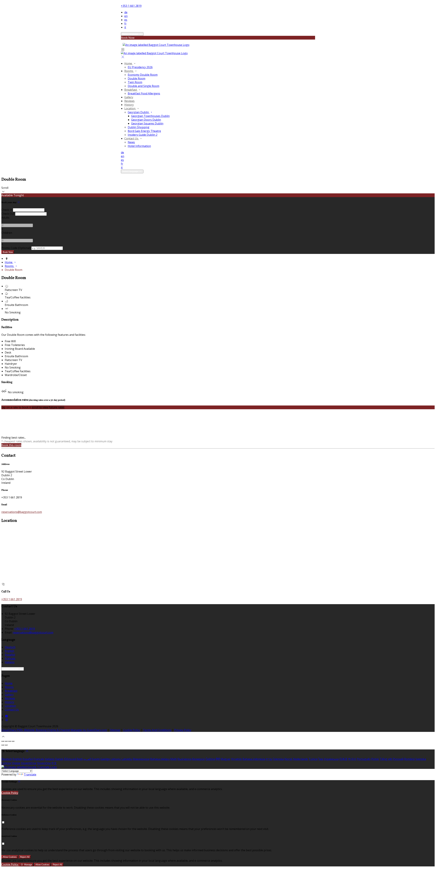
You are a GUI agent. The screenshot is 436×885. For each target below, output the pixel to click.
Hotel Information (139, 146)
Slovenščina (28, 763)
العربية (87, 759)
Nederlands (300, 759)
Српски (6, 763)
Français (10, 658)
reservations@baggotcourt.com (21, 512)
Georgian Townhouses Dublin (150, 116)
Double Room (136, 78)
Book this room (11, 445)
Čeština (210, 759)
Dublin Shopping (138, 127)
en (126, 16)
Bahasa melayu (160, 759)
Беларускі (198, 759)
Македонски (141, 759)
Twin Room (135, 82)
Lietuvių (116, 759)
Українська (331, 759)
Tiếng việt (386, 759)
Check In (6, 210)
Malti (173, 759)
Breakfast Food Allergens (144, 93)
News (131, 142)
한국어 (352, 759)
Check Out (7, 214)
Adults (5, 217)
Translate (30, 774)
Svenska (420, 759)
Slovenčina (44, 763)
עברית (269, 759)
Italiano (9, 662)
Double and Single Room (143, 86)
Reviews (129, 101)
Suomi (96, 759)
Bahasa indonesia (254, 759)
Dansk (59, 759)
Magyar (225, 759)
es (125, 20)
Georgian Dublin (139, 112)
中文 (54, 763)
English (9, 651)
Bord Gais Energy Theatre (144, 131)
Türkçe (313, 759)
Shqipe (16, 763)
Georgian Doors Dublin (146, 120)
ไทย (320, 759)
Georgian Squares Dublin (147, 123)
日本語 (343, 759)
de (125, 12)
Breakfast (131, 90)
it (125, 27)
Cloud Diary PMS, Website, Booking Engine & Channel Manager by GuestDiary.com (54, 730)
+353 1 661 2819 (131, 6)
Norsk (288, 759)
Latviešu (126, 759)
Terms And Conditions (157, 730)
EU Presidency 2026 (140, 67)
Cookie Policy (131, 730)
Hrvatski (236, 759)
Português (364, 759)
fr (125, 23)
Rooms (129, 71)
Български (184, 759)
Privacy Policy (182, 730)
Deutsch (10, 647)
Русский (398, 759)
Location (130, 108)
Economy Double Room (143, 75)
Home (128, 63)
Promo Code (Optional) (16, 248)
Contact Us (131, 138)
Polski (375, 759)
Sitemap (115, 730)
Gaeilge (105, 759)
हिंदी (218, 759)
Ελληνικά (70, 759)
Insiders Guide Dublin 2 (142, 135)
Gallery (128, 97)
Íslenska (278, 759)
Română (409, 759)
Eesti (80, 759)
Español (10, 655)
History (129, 105)
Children (6, 233)
